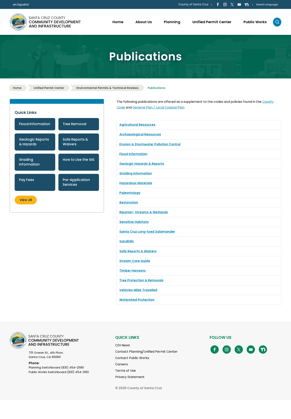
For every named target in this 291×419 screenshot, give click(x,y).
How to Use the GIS (78, 159)
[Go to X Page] (232, 4)
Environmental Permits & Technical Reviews (107, 88)
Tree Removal (74, 124)
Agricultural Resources (137, 125)
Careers (121, 364)
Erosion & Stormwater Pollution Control (150, 144)
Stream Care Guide (134, 261)
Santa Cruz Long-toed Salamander (147, 231)
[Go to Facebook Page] (217, 4)
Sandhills (126, 241)
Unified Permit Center (49, 88)
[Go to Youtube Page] (239, 4)
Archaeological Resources (140, 134)
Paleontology (129, 193)
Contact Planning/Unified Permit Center (146, 351)
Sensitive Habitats (134, 222)
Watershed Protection (136, 300)
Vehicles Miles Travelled (138, 290)
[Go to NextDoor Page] (246, 4)
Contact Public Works (132, 358)
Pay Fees (26, 179)
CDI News (122, 345)
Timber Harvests (132, 271)
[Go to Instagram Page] (225, 4)
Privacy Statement (130, 377)
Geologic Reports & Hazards (34, 142)
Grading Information (29, 162)
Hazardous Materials (135, 183)
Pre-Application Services (76, 182)
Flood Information (34, 124)
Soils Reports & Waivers (75, 142)
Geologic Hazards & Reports (141, 164)
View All (26, 200)
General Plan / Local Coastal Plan (158, 107)
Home (17, 88)
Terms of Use (125, 370)
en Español (21, 4)
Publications (156, 88)
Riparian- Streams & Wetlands (143, 212)
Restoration (128, 202)
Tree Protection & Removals (141, 280)
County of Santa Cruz (193, 4)
